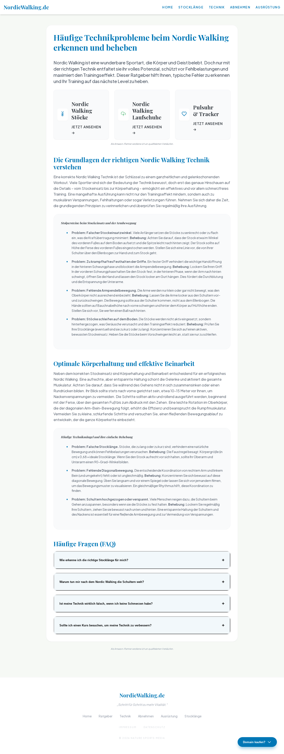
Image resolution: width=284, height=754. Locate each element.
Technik (217, 7)
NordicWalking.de (26, 7)
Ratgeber (105, 716)
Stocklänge (190, 7)
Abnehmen (240, 7)
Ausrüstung (268, 7)
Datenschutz (154, 727)
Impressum (127, 727)
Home (167, 7)
